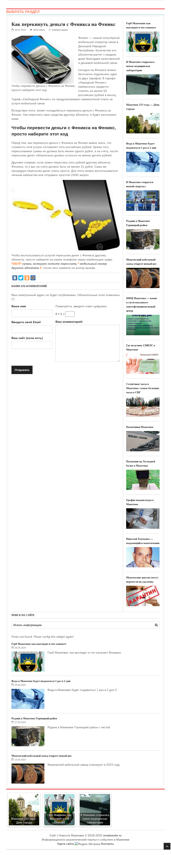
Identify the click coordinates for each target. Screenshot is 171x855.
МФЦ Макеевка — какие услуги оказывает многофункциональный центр (141, 304)
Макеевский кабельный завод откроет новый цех (141, 261)
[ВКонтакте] (14, 277)
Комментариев (60, 30)
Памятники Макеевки (139, 427)
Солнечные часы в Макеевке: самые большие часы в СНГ (142, 388)
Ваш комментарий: (69, 321)
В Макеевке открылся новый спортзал (139, 184)
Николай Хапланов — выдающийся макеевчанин (142, 541)
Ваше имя (18, 306)
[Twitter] (20, 277)
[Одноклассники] (26, 277)
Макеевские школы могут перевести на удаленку (142, 579)
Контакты (107, 843)
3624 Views (39, 30)
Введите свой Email (26, 322)
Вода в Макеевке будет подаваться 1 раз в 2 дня (141, 145)
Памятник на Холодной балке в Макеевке (140, 463)
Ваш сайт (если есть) (27, 338)
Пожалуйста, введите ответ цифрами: (81, 306)
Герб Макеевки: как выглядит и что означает (141, 25)
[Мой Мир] (32, 277)
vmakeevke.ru (112, 835)
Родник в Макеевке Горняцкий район (138, 223)
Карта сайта (65, 843)
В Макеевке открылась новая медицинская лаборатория (140, 66)
